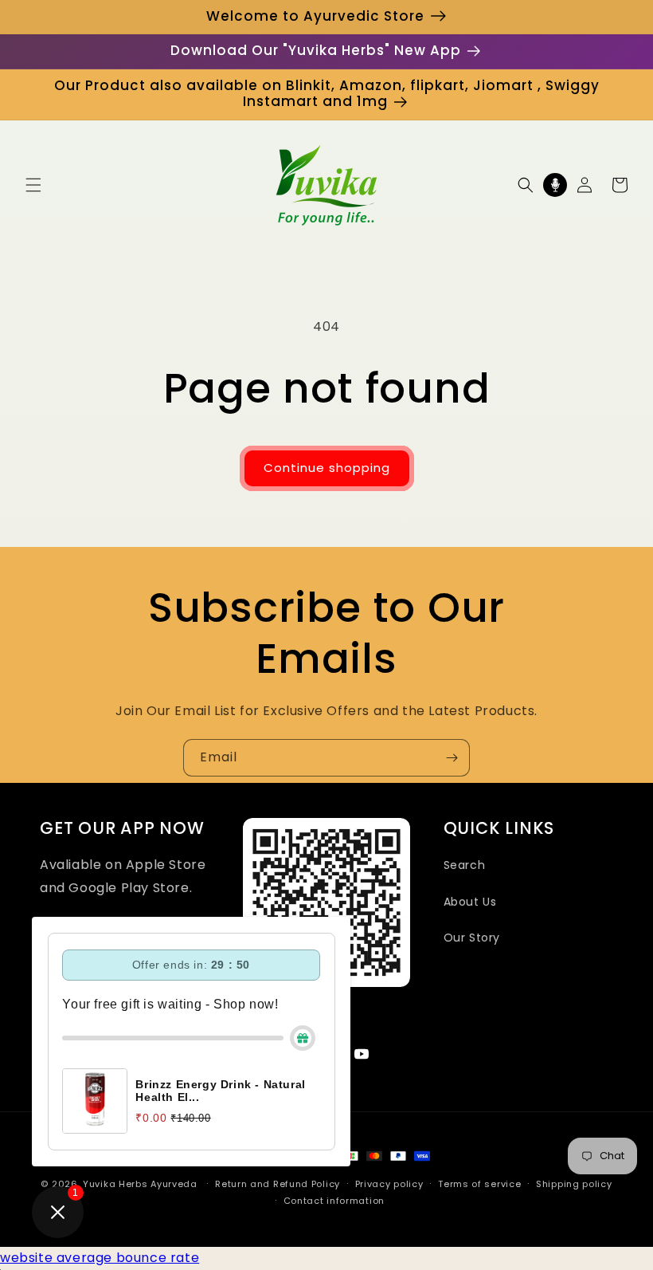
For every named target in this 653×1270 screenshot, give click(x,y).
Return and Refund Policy (277, 1184)
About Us (470, 902)
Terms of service (479, 1184)
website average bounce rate (99, 1257)
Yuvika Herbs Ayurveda (140, 1184)
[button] (33, 184)
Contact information (334, 1200)
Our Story (472, 938)
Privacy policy (389, 1184)
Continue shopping (327, 467)
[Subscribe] (451, 758)
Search (465, 865)
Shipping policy (574, 1184)
